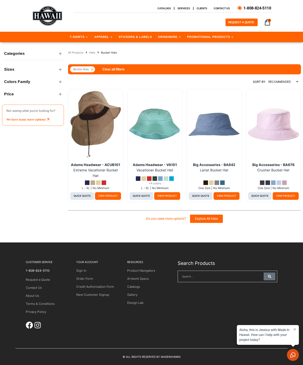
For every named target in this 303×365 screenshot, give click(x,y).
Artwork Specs (138, 279)
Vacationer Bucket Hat (154, 170)
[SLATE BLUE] (222, 182)
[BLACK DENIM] (262, 182)
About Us (32, 296)
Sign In (81, 271)
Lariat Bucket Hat (214, 170)
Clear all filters (113, 69)
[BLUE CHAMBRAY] (273, 182)
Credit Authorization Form (95, 287)
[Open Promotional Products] (232, 37)
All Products (75, 52)
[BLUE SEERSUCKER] (279, 182)
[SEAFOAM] (166, 178)
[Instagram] (37, 325)
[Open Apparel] (111, 37)
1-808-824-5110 (37, 271)
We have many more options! (26, 119)
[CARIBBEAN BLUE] (171, 178)
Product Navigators (141, 271)
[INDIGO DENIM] (267, 182)
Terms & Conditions (40, 304)
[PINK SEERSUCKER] (284, 182)
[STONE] (92, 182)
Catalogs (133, 287)
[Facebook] (29, 325)
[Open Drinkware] (180, 37)
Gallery (132, 295)
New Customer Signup (92, 295)
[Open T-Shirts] (87, 37)
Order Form (84, 279)
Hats (92, 52)
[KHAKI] (98, 182)
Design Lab (135, 303)
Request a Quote (38, 280)
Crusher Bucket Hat (273, 170)
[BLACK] (205, 182)
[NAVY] (87, 182)
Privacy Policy (36, 312)
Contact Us (34, 288)
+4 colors (155, 183)
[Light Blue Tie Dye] (160, 178)
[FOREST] (155, 178)
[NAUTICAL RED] (104, 182)
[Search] (269, 276)
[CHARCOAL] (217, 182)
